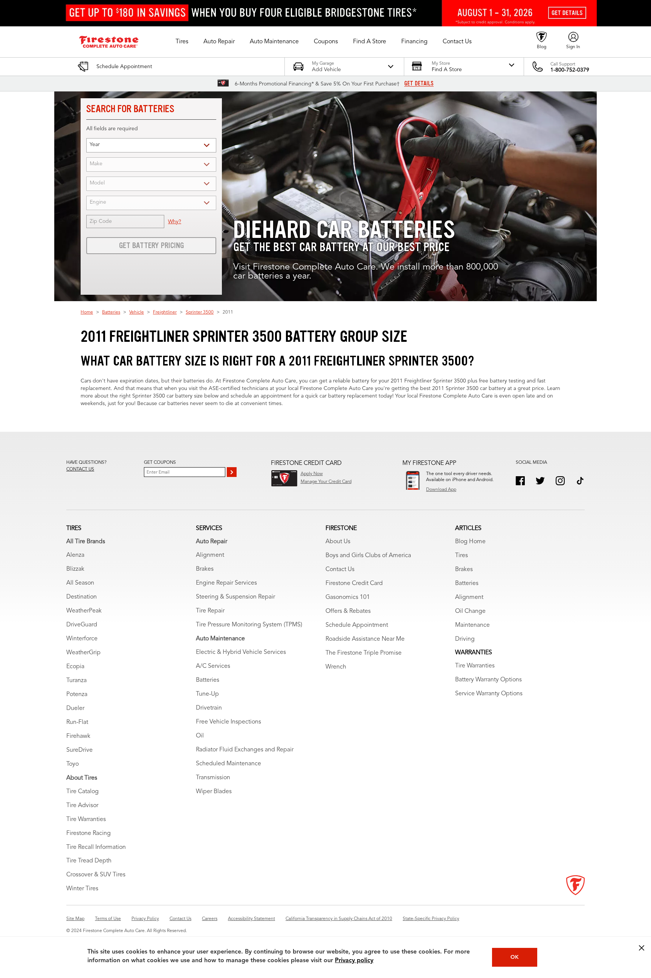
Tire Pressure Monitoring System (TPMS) (249, 625)
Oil (200, 736)
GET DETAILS (419, 84)
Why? (174, 221)
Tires (461, 556)
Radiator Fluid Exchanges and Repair (244, 750)
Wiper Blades (214, 792)
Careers (209, 919)
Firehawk (78, 736)
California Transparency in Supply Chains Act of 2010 (339, 919)
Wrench (336, 667)
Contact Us (340, 570)
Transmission (213, 778)
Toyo (72, 764)
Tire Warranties (86, 820)
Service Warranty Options (489, 694)
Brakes (205, 569)
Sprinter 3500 (200, 312)
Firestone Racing (88, 833)
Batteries (111, 312)
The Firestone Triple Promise (364, 653)
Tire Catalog (82, 792)
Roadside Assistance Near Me (365, 639)
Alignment (210, 555)
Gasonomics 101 (348, 597)
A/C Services (213, 666)
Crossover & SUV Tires (95, 875)
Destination (81, 597)
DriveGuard (81, 625)
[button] (182, 42)
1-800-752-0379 (569, 70)
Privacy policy (354, 961)
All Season (80, 583)
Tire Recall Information (96, 847)
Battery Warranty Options (488, 680)
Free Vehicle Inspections (228, 722)
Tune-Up (207, 694)
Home (87, 312)
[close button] (641, 948)
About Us (338, 542)
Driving (465, 639)
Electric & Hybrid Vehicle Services (241, 652)
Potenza (76, 695)
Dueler (75, 708)
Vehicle (136, 312)
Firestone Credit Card (354, 583)
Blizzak (75, 569)
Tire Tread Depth (89, 861)
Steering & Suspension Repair (235, 597)
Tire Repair (210, 611)
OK (514, 957)
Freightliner (165, 312)
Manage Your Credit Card (326, 482)
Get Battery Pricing (151, 245)
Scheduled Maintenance (228, 764)
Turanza (76, 681)
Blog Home (470, 542)
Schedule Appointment (357, 625)
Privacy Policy (145, 919)
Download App (441, 489)
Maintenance (472, 625)
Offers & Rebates (348, 611)
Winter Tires (82, 889)
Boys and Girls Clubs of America (368, 556)
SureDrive (79, 750)
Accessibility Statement (251, 919)
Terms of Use (108, 919)
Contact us (80, 469)
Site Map (75, 919)
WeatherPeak (84, 611)
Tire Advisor (82, 806)
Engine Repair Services (226, 583)
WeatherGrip (83, 653)
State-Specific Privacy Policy (431, 919)
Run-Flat (77, 722)
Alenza (75, 555)
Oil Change (470, 611)
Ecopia (75, 667)
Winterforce (82, 639)
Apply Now (312, 474)
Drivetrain (209, 708)
